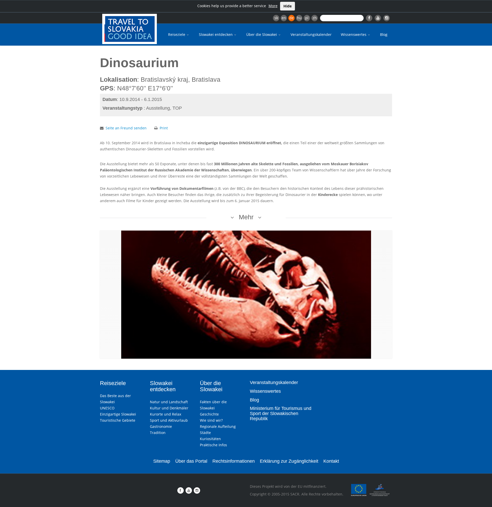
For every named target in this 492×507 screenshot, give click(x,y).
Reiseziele (177, 34)
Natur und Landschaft (169, 401)
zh (315, 17)
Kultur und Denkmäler (169, 408)
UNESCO (107, 408)
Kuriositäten (210, 438)
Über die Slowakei (262, 34)
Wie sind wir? (211, 420)
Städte (205, 432)
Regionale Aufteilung (218, 426)
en (284, 17)
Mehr (246, 217)
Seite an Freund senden (126, 128)
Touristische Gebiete (117, 420)
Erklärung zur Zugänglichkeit (289, 461)
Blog (383, 34)
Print (164, 128)
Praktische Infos (213, 444)
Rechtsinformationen (233, 461)
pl (307, 17)
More (273, 5)
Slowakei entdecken (216, 34)
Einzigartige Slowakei (118, 414)
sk (276, 17)
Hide (287, 6)
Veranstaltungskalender (311, 34)
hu (299, 17)
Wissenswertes (354, 34)
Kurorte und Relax (165, 414)
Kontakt (331, 461)
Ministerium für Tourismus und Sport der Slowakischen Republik (280, 413)
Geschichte (209, 414)
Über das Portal (191, 461)
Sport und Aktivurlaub (169, 420)
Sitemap (161, 461)
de (291, 17)
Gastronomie (161, 426)
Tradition (158, 432)
